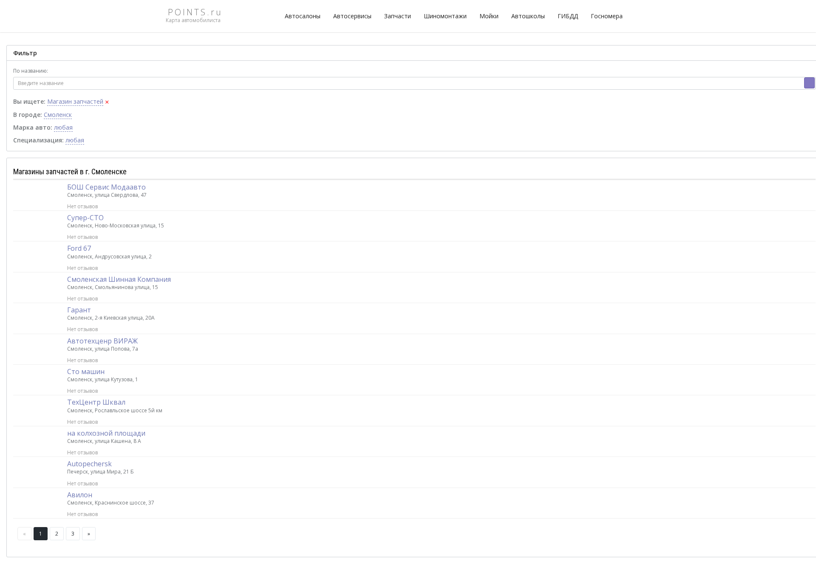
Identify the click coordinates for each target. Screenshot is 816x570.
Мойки (489, 16)
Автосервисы (352, 16)
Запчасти (397, 16)
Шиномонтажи (445, 16)
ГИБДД (568, 16)
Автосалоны (302, 16)
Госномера (607, 16)
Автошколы (528, 16)
